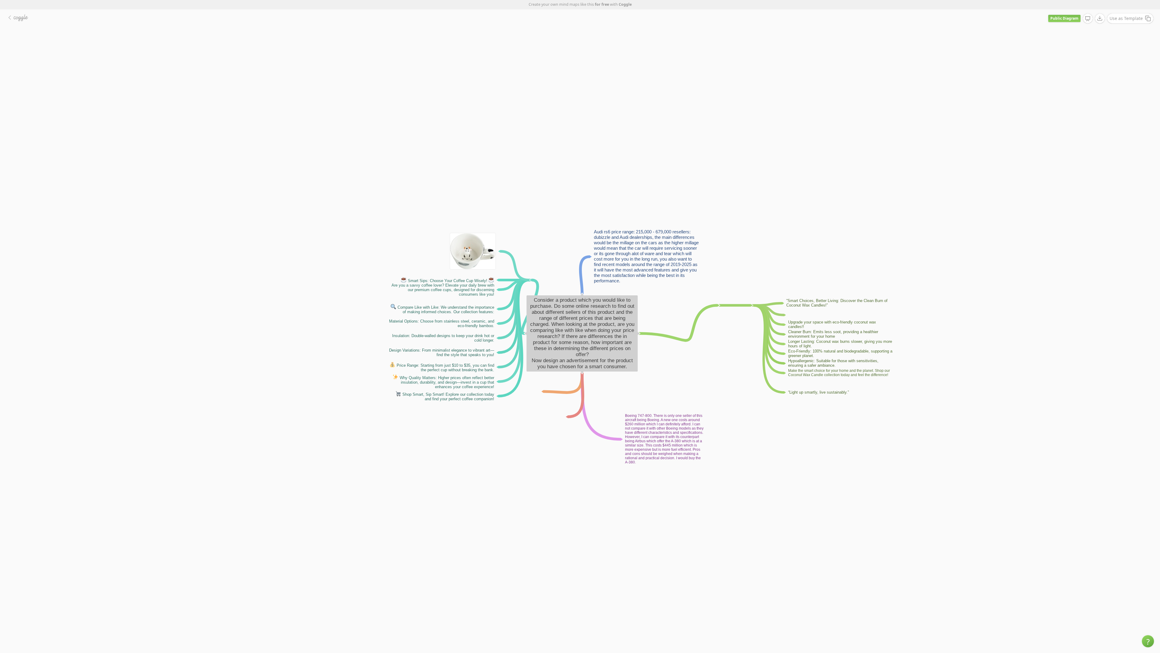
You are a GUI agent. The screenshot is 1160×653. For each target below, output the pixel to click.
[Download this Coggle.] (1100, 18)
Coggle (625, 4)
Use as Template (1126, 18)
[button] (1148, 641)
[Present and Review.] (1088, 19)
